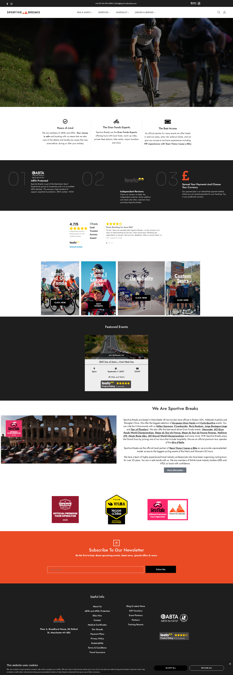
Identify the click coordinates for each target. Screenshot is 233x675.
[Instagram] (11, 3)
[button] (112, 104)
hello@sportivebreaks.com (125, 4)
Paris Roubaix (196, 426)
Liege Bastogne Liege (216, 426)
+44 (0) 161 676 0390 (104, 4)
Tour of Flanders (139, 429)
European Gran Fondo (183, 423)
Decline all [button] (206, 668)
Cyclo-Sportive (207, 423)
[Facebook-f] (7, 3)
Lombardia (181, 426)
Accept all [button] (171, 668)
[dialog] (116, 668)
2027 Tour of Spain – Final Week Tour (116, 361)
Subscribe (160, 569)
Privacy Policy (106, 672)
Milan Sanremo (165, 426)
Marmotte (208, 429)
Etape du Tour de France (167, 432)
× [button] (230, 664)
